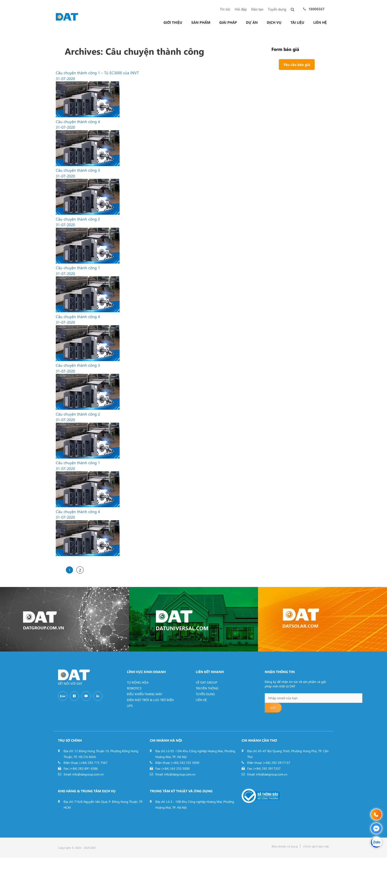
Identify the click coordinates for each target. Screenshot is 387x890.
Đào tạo (257, 9)
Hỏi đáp (241, 9)
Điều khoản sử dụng (285, 846)
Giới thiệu (172, 22)
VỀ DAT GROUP (206, 682)
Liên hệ (320, 22)
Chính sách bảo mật (316, 846)
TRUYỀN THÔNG (207, 688)
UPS (130, 706)
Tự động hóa (137, 682)
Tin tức (225, 9)
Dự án (252, 22)
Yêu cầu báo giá (296, 64)
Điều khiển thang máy (144, 694)
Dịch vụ (274, 22)
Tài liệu (297, 22)
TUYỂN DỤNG (205, 694)
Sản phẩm (200, 22)
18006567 (316, 8)
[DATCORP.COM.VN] (64, 619)
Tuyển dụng (277, 9)
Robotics (134, 688)
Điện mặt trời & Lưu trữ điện (150, 700)
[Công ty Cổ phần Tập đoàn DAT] (67, 16)
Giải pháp (228, 22)
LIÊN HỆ (201, 700)
